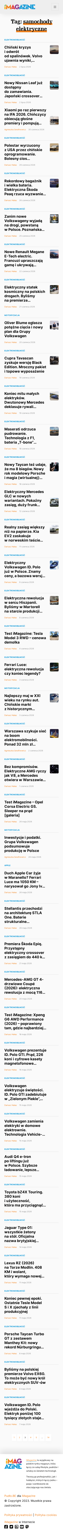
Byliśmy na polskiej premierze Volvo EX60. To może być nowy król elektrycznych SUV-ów (25, 1376)
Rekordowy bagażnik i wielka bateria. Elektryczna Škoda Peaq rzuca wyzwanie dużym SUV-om (23, 190)
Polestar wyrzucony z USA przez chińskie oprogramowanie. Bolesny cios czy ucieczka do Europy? (23, 156)
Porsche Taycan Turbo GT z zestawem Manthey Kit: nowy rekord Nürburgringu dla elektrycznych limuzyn (24, 1345)
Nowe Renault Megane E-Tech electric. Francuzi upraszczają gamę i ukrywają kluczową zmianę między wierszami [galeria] (24, 265)
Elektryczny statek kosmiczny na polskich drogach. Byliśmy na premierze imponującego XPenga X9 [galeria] (24, 298)
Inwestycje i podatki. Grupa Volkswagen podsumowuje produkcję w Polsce (22, 844)
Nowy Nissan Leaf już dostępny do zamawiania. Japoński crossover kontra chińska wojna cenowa (23, 94)
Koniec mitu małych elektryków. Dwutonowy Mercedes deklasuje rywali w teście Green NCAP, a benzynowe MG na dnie (24, 406)
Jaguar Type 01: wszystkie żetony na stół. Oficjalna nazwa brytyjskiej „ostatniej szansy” (20, 1236)
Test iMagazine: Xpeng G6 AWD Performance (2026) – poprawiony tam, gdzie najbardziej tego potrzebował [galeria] (24, 1026)
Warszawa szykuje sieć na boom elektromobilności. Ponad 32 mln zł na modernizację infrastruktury (25, 742)
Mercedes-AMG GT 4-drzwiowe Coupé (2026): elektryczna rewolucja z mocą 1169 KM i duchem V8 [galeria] (24, 990)
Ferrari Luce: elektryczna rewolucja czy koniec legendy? (24, 669)
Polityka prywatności (18, 1515)
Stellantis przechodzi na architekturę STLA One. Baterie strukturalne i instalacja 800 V (23, 917)
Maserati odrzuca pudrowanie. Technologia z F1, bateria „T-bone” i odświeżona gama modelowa (21, 440)
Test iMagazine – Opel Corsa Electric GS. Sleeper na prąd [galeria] (23, 808)
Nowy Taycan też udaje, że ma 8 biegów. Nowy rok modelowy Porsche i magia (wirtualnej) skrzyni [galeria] (25, 473)
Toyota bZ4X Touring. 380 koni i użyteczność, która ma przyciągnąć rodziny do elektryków (24, 1201)
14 (48, 1437)
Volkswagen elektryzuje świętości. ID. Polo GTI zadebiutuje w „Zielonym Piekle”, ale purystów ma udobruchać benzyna (25, 1099)
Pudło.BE (10, 1496)
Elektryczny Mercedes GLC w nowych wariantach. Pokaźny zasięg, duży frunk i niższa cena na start (24, 500)
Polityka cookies (46, 1515)
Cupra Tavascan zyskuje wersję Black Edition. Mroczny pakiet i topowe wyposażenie (25, 364)
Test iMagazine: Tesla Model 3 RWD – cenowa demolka (25, 637)
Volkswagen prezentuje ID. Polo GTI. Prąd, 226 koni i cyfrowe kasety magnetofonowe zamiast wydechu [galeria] (25, 1061)
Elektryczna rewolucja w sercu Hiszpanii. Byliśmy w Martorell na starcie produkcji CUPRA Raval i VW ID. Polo (24, 609)
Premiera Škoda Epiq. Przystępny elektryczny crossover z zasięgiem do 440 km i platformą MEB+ (25, 953)
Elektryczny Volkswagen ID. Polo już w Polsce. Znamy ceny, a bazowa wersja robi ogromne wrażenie (25, 571)
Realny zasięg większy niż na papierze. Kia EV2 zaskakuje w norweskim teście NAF (24, 536)
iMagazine (31, 1460)
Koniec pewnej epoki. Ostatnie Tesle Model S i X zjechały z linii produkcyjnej (23, 1305)
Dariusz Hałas (10, 67)
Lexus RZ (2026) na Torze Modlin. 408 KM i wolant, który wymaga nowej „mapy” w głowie (23, 1272)
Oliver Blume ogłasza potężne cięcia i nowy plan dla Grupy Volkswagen (23, 329)
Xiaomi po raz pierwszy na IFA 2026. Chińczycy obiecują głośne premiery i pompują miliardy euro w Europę (25, 119)
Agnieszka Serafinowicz (15, 129)
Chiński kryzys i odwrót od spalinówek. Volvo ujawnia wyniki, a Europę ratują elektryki (23, 58)
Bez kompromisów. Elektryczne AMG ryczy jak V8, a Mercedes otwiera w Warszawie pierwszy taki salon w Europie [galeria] (25, 777)
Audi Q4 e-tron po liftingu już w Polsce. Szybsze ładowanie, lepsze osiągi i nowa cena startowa (20, 1167)
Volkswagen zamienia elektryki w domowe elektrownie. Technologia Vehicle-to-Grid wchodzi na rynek (23, 1132)
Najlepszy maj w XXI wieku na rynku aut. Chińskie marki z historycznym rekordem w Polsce (22, 704)
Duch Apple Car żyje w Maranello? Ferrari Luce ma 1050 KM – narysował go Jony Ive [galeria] (24, 882)
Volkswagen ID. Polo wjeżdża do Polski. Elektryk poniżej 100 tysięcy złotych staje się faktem (22, 1413)
